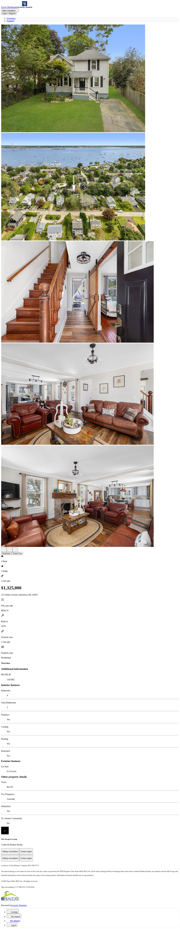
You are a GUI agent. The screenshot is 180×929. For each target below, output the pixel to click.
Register (12, 13)
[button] (90, 78)
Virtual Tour (17, 554)
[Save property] (9, 549)
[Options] (4, 549)
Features (10, 21)
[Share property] (15, 549)
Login (4, 13)
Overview (11, 18)
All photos (6, 554)
